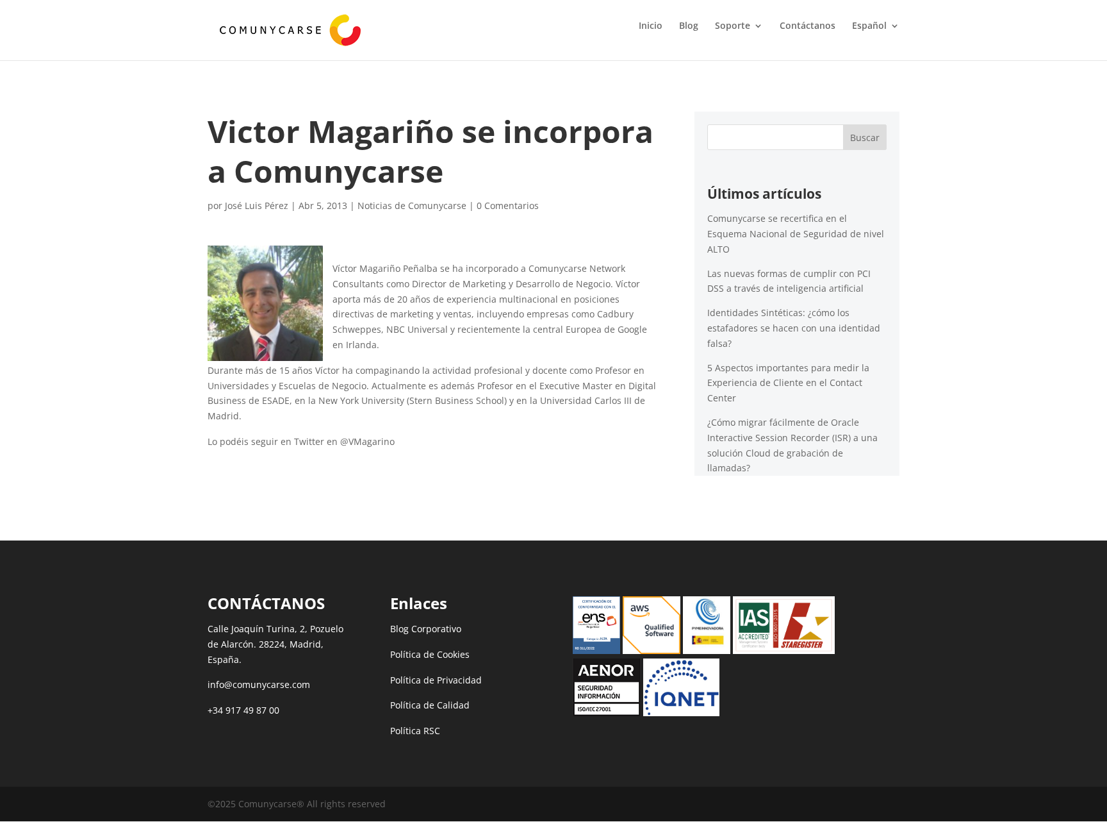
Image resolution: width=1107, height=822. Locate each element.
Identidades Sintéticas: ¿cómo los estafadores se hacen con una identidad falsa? (793, 327)
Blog (688, 26)
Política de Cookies (430, 654)
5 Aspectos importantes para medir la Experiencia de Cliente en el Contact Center (788, 383)
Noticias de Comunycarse (411, 205)
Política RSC (415, 731)
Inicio (650, 26)
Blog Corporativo (425, 629)
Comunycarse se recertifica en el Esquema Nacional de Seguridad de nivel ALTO (795, 233)
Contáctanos (807, 26)
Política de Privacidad (436, 680)
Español (869, 26)
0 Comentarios (508, 205)
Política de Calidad (430, 705)
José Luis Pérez (256, 205)
